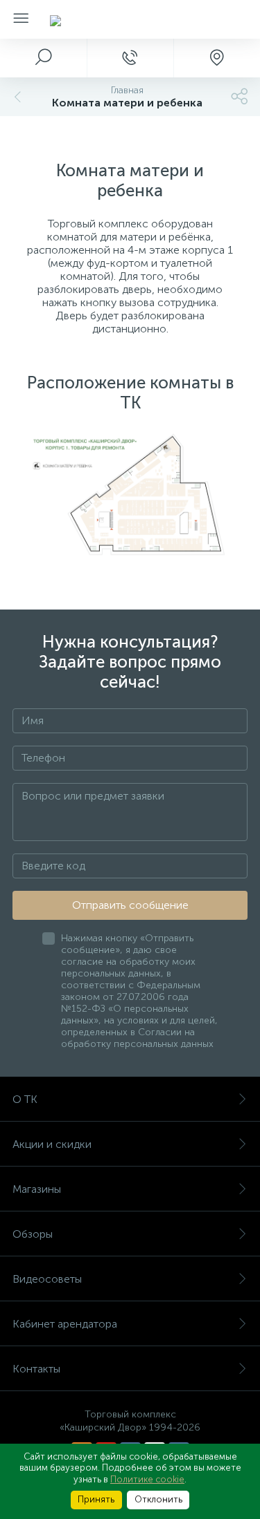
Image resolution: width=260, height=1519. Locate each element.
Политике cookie (147, 1479)
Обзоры (32, 1233)
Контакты (36, 1368)
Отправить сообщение (130, 905)
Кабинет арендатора (64, 1323)
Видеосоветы (47, 1278)
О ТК (24, 1099)
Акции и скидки (52, 1144)
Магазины (36, 1189)
